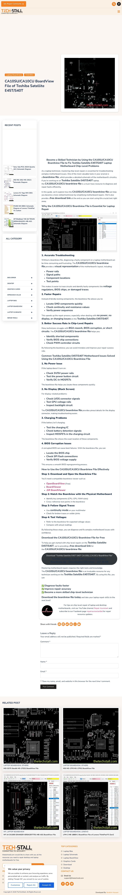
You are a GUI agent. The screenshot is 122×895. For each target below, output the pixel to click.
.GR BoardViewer (56, 490)
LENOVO (84, 832)
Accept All (46, 885)
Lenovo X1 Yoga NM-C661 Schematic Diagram (23, 194)
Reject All (31, 885)
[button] (114, 4)
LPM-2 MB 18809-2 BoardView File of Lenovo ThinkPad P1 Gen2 (88, 835)
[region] (31, 877)
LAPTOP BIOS (19, 300)
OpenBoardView (55, 483)
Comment (45, 642)
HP (5, 832)
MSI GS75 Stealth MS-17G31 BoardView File (21, 768)
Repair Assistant (101, 608)
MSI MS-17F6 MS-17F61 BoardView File (79, 768)
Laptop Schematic (19, 312)
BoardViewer (53, 487)
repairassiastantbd (95, 611)
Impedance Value (19, 295)
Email (43, 671)
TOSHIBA (29, 75)
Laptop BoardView (14, 75)
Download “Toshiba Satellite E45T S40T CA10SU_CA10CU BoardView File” (79, 558)
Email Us (67, 876)
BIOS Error (19, 277)
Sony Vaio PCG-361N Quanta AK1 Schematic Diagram (24, 168)
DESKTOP (19, 283)
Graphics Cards (19, 289)
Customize (15, 885)
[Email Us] (62, 876)
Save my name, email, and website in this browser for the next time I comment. (76, 681)
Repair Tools (19, 318)
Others (25, 765)
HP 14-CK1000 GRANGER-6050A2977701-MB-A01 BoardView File (30, 835)
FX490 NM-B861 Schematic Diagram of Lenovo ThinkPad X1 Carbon (23, 208)
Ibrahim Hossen (112, 892)
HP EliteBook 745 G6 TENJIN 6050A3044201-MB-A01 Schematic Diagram (24, 221)
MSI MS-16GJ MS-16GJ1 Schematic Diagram (22, 181)
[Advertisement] (61, 34)
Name (43, 662)
